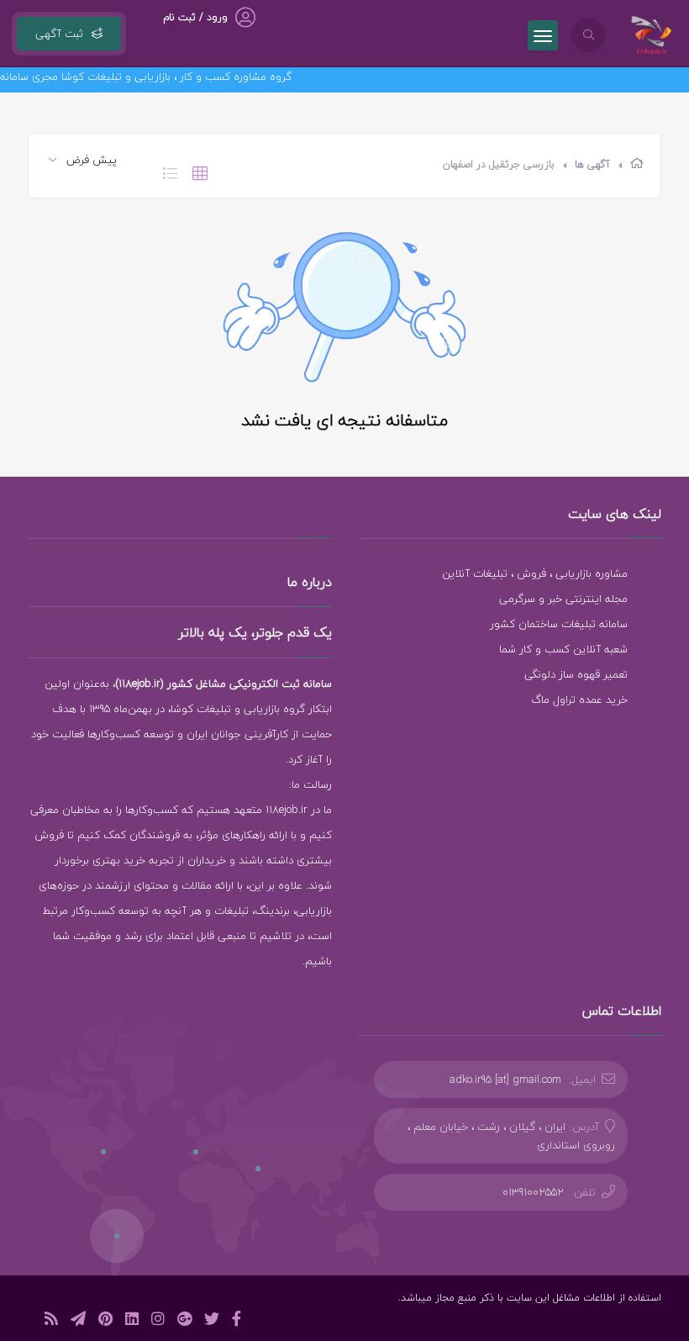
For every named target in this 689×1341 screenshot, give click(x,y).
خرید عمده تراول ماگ (579, 699)
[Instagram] (158, 1321)
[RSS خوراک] (51, 1321)
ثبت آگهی (59, 33)
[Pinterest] (105, 1321)
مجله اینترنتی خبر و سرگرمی (563, 598)
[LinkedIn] (132, 1321)
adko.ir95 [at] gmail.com (505, 1079)
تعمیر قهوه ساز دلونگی (576, 674)
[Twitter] (211, 1321)
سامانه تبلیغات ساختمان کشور (559, 624)
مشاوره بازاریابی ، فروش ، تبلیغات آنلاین (535, 573)
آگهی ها (592, 164)
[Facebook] (236, 1321)
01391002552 (533, 1192)
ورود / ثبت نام (195, 17)
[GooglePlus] (184, 1321)
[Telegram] (78, 1321)
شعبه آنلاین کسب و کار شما (563, 649)
